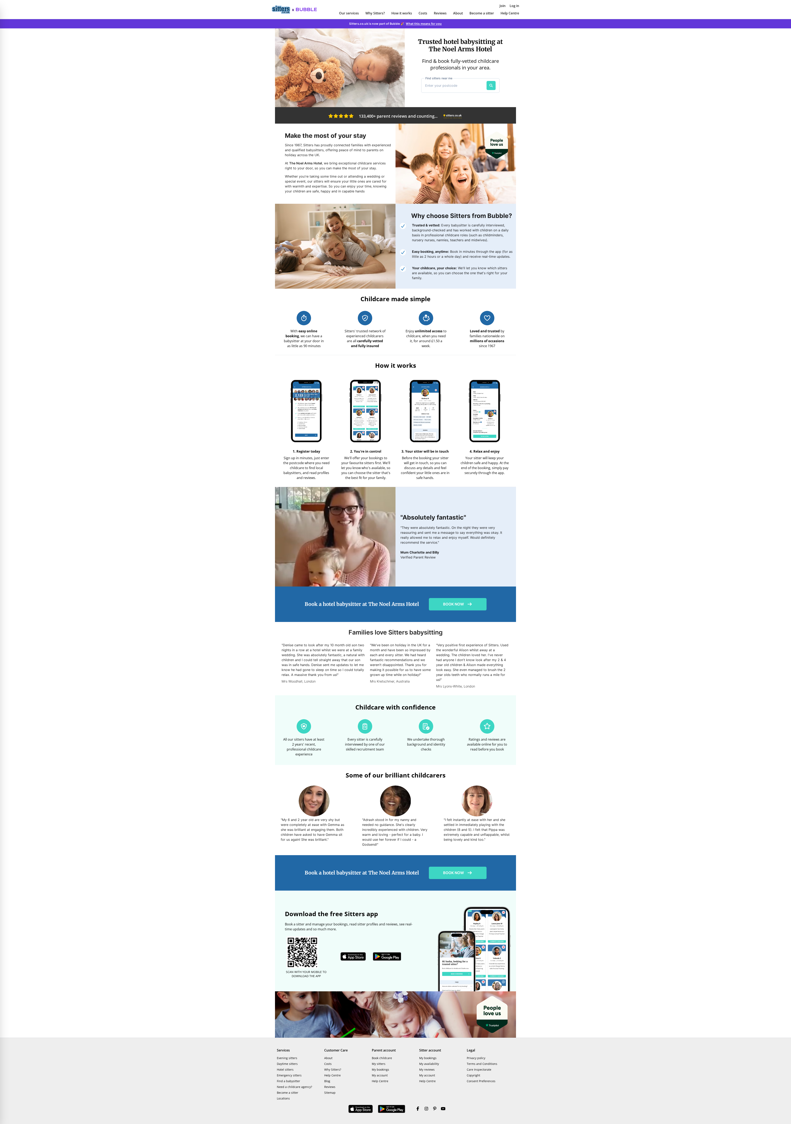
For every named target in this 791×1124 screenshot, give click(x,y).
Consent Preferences (481, 1081)
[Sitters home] (283, 9)
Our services (349, 13)
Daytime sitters (287, 1064)
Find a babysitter (288, 1081)
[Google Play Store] (391, 1109)
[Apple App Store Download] (360, 1109)
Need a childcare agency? (294, 1087)
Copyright (473, 1075)
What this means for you (424, 23)
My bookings (380, 1069)
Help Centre (510, 13)
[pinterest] (434, 1108)
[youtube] (443, 1108)
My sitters (378, 1064)
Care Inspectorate (479, 1069)
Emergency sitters (289, 1075)
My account (380, 1075)
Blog (327, 1081)
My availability (429, 1064)
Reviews (440, 13)
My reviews (427, 1069)
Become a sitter (481, 13)
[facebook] (417, 1108)
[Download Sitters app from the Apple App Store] (353, 956)
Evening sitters (287, 1058)
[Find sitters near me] (491, 85)
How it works (401, 13)
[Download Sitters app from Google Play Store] (387, 956)
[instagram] (426, 1108)
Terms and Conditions (482, 1064)
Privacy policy (476, 1058)
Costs (423, 13)
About (458, 13)
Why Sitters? (375, 13)
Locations (283, 1098)
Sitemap (330, 1093)
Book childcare (382, 1058)
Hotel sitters (285, 1069)
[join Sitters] (340, 67)
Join (502, 6)
